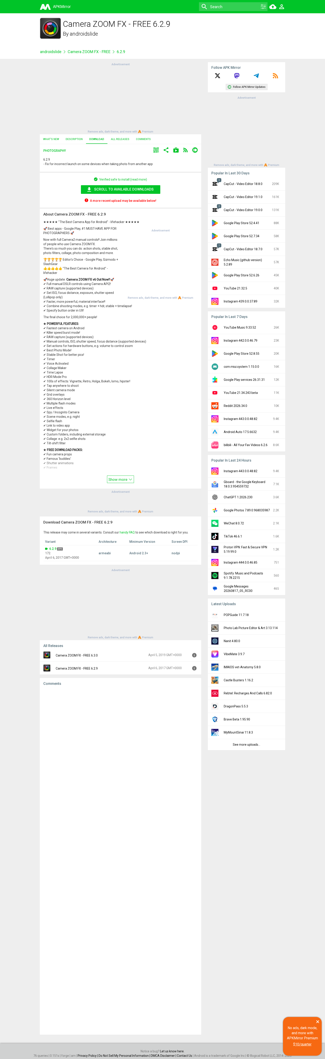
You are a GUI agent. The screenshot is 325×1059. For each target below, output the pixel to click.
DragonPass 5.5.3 (236, 706)
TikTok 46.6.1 (233, 536)
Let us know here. (172, 1051)
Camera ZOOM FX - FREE (89, 51)
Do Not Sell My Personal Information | (125, 1055)
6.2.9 (53, 549)
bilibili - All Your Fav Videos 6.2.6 (246, 445)
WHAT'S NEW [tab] (51, 139)
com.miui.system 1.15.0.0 (241, 366)
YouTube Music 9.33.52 (240, 327)
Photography (54, 150)
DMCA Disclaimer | (164, 1055)
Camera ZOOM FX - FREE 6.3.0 (77, 655)
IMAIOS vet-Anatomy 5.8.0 (242, 667)
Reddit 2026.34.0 (235, 406)
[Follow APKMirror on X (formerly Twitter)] (217, 77)
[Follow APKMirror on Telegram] (256, 77)
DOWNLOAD (96, 139)
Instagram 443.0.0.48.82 (240, 419)
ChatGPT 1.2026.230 (238, 497)
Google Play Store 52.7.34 (241, 236)
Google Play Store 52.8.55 (241, 353)
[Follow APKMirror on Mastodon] (236, 77)
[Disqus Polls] (120, 745)
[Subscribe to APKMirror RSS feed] (275, 77)
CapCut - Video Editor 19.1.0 (243, 197)
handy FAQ (127, 532)
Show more (118, 479)
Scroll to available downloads (124, 189)
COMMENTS (143, 139)
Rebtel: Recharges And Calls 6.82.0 (248, 693)
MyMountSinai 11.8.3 (238, 732)
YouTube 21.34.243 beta (241, 393)
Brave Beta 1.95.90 (237, 719)
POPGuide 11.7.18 (236, 615)
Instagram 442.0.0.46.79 (240, 340)
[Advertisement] (120, 98)
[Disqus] (120, 860)
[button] (156, 150)
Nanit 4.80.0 (232, 641)
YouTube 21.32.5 (235, 288)
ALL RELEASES (120, 139)
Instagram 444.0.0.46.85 (240, 562)
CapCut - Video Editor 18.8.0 (243, 184)
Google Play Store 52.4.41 (241, 223)
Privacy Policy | (88, 1055)
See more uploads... (246, 744)
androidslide (84, 34)
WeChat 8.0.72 (234, 523)
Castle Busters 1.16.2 (238, 680)
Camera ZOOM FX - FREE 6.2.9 (77, 668)
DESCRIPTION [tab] (74, 139)
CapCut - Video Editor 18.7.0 (243, 249)
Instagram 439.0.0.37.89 (240, 301)
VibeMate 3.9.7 (234, 654)
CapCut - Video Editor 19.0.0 (243, 210)
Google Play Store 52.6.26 (241, 275)
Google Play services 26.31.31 (244, 379)
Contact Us (184, 1055)
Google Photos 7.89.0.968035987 (247, 510)
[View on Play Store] (176, 150)
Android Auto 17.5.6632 (240, 432)
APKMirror (62, 6)
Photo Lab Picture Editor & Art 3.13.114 (251, 628)
